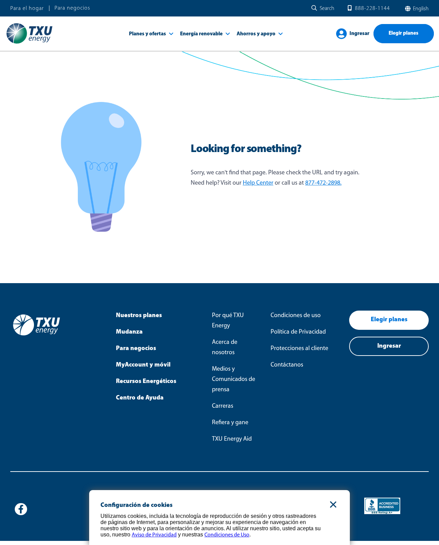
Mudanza (129, 332)
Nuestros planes (139, 316)
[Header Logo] (29, 43)
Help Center (258, 183)
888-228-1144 (372, 8)
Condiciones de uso (296, 316)
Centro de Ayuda (140, 398)
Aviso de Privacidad (154, 535)
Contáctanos (287, 365)
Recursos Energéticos (146, 382)
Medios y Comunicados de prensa (233, 379)
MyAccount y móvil (143, 365)
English (420, 9)
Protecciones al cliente (299, 349)
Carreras (222, 406)
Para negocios (72, 8)
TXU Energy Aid (232, 439)
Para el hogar (27, 8)
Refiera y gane (230, 423)
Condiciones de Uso (226, 535)
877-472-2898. (323, 183)
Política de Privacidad (298, 332)
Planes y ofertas (147, 34)
